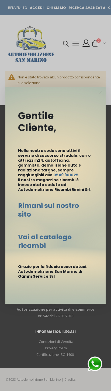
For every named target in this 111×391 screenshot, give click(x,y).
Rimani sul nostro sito (48, 210)
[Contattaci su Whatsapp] (95, 363)
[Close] (100, 93)
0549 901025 (65, 175)
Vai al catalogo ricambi (45, 241)
